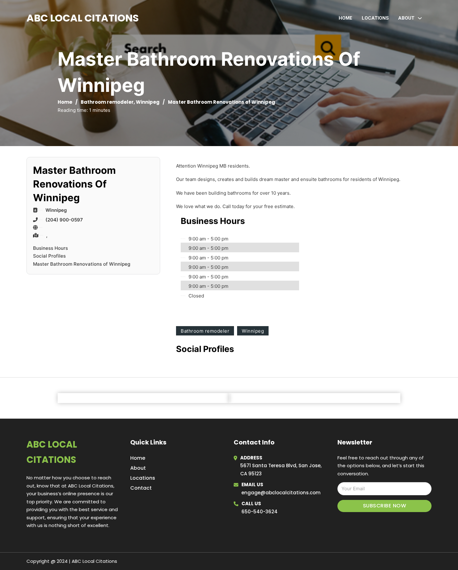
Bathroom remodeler (107, 102)
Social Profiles (49, 256)
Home (345, 18)
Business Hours (50, 248)
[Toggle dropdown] (419, 18)
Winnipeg (148, 102)
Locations (375, 18)
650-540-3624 (259, 511)
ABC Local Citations (82, 18)
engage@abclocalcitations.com (281, 492)
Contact (141, 488)
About (138, 468)
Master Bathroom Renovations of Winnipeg (81, 264)
